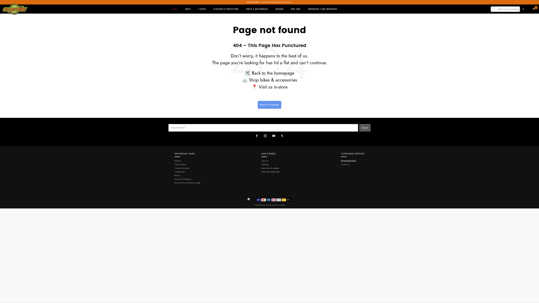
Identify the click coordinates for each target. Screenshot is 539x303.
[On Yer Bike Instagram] (265, 136)
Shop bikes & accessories (273, 80)
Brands (279, 9)
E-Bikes (202, 9)
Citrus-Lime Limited (278, 205)
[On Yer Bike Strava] (282, 136)
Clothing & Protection (225, 9)
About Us (264, 161)
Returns (177, 175)
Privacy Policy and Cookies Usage (187, 183)
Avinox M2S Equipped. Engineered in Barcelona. (269, 2)
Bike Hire (296, 9)
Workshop (265, 165)
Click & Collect (180, 165)
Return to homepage (269, 105)
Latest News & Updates (270, 168)
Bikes (188, 9)
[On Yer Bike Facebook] (257, 136)
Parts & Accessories (257, 9)
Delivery (178, 161)
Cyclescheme (180, 172)
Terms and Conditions (183, 179)
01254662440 (348, 161)
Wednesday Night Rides (270, 172)
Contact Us (345, 165)
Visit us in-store (273, 87)
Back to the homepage (273, 73)
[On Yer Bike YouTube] (274, 136)
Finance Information (182, 168)
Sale (175, 9)
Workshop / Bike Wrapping (322, 9)
